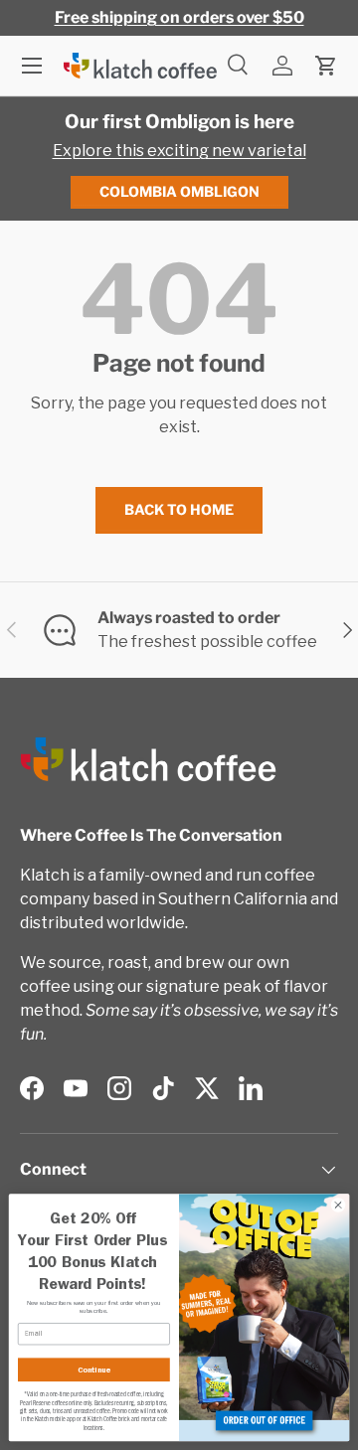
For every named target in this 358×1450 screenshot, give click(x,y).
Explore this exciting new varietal (179, 150)
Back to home (179, 509)
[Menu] (32, 65)
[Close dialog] (337, 1205)
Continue (94, 1369)
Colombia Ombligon (179, 191)
